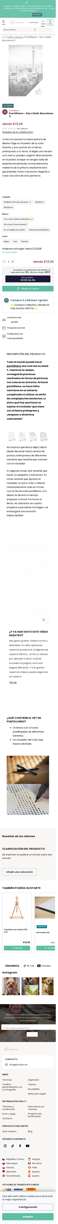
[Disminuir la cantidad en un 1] (4, 261)
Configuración (28, 1207)
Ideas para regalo (37, 1093)
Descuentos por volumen (36, 1108)
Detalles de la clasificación (17, 132)
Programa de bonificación (34, 1115)
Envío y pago (11, 252)
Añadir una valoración (19, 872)
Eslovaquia (11, 1163)
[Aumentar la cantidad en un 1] (13, 261)
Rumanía (36, 1163)
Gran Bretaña (13, 1176)
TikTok (13, 682)
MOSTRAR (37, 15)
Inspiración (33, 1080)
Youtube (46, 965)
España (36, 1171)
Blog (30, 1131)
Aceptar (28, 1216)
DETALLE (18, 948)
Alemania (11, 1171)
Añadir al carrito (30, 288)
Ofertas (32, 1084)
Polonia (10, 1167)
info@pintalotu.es (18, 1064)
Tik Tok (30, 965)
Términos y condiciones (8, 1108)
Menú (3, 24)
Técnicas (7, 1080)
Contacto (7, 1118)
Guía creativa (9, 1131)
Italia (34, 1167)
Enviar (32, 1035)
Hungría (36, 1159)
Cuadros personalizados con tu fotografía (12, 1087)
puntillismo (14, 366)
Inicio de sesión (33, 22)
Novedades (34, 1089)
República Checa (15, 1159)
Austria (35, 1176)
